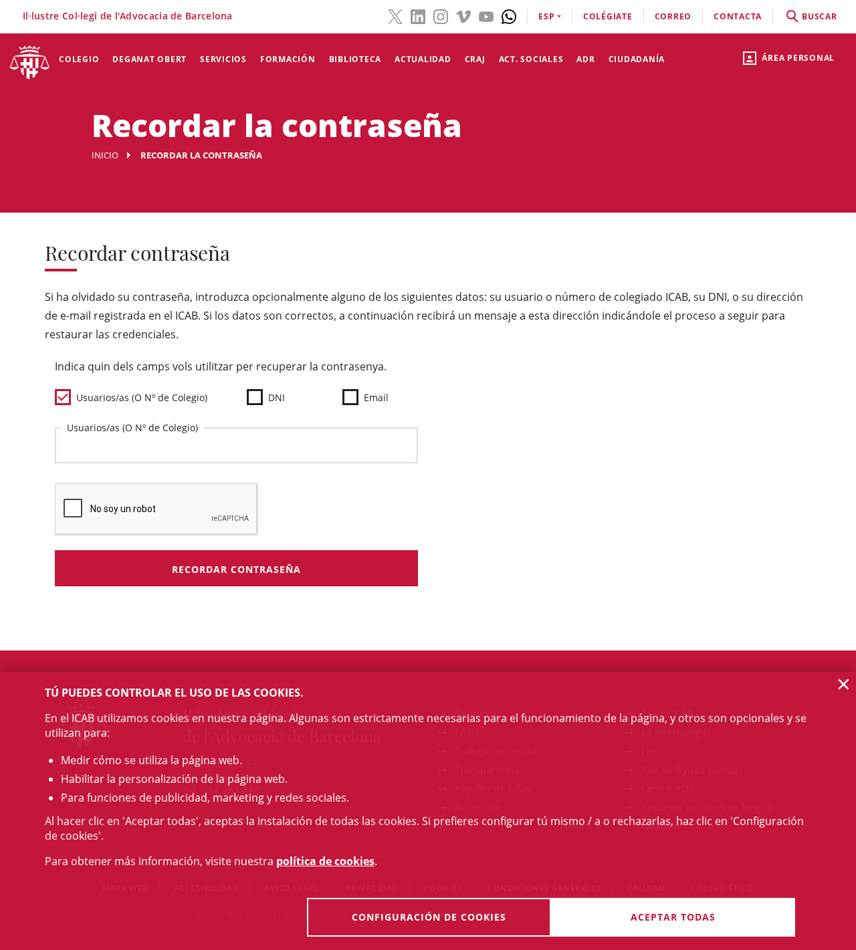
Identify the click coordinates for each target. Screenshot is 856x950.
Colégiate (608, 16)
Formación (288, 59)
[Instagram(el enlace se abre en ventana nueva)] (440, 15)
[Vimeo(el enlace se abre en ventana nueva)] (463, 15)
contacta (738, 16)
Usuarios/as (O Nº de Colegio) (132, 427)
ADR (585, 59)
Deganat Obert (149, 59)
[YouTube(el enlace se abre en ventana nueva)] (486, 15)
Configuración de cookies (429, 917)
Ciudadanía (637, 59)
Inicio (105, 155)
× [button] (844, 684)
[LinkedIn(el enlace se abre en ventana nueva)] (418, 15)
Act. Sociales (531, 59)
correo (673, 16)
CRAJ (475, 59)
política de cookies (325, 861)
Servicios (223, 59)
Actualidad (423, 59)
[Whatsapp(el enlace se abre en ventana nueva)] (509, 15)
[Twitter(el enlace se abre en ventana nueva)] (395, 15)
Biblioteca (355, 59)
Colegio (79, 59)
